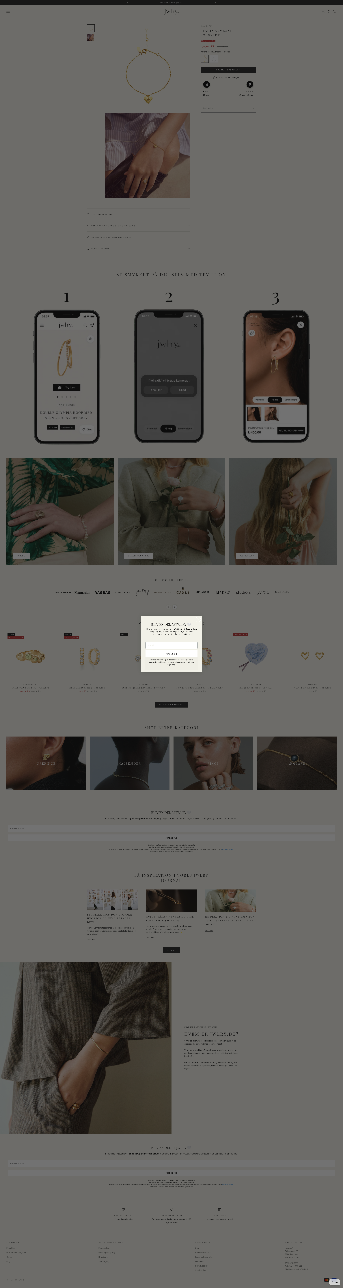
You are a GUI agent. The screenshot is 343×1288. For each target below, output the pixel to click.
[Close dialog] (198, 619)
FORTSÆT (171, 653)
